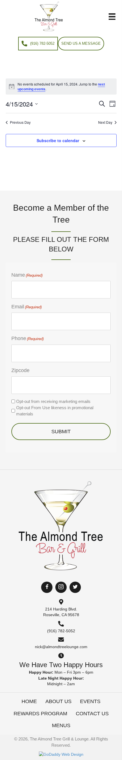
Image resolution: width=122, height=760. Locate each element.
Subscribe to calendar (58, 140)
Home (29, 701)
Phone (27, 338)
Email (26, 306)
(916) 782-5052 (61, 631)
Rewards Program (40, 713)
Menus (61, 725)
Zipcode (20, 370)
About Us (58, 701)
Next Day (105, 122)
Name (27, 275)
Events (90, 701)
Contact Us (92, 713)
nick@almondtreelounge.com (61, 646)
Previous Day (20, 122)
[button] (46, 587)
